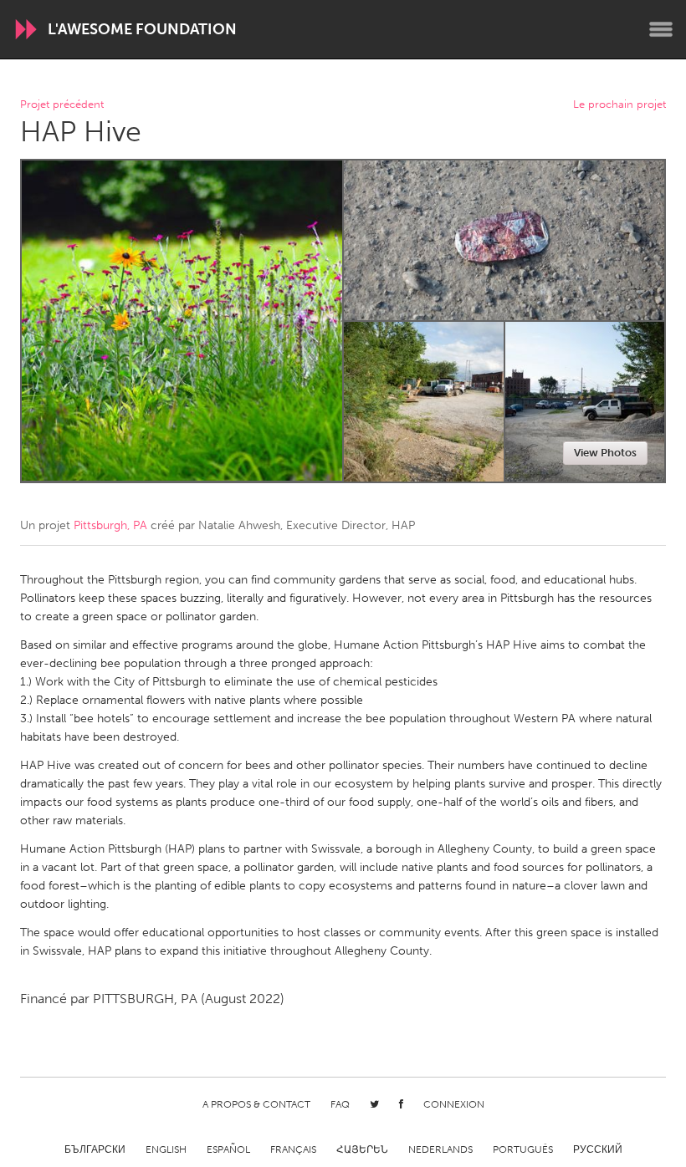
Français (293, 1149)
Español (228, 1149)
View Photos (605, 452)
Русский (597, 1149)
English (166, 1149)
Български (94, 1149)
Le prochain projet (619, 104)
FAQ (340, 1104)
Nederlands (440, 1149)
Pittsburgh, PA (110, 525)
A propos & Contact (256, 1104)
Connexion (453, 1104)
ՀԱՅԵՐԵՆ (362, 1149)
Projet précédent (62, 104)
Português (523, 1149)
